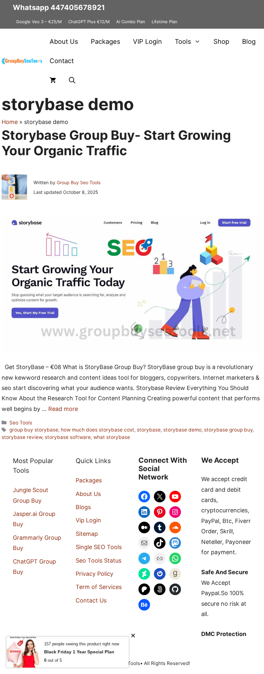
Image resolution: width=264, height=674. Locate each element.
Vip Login (88, 520)
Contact (62, 61)
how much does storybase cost (97, 430)
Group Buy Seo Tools (78, 182)
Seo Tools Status (98, 560)
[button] (72, 80)
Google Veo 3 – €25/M (39, 21)
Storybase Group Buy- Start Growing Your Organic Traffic (116, 142)
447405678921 (78, 7)
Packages (105, 41)
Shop (221, 41)
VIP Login (147, 41)
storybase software (68, 437)
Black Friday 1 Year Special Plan (79, 651)
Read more (63, 408)
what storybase (111, 437)
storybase (149, 430)
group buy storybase (33, 430)
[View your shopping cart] (52, 80)
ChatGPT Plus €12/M (89, 21)
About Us (64, 41)
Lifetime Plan (164, 21)
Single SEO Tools (99, 547)
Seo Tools (20, 423)
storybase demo (182, 430)
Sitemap (87, 533)
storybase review (22, 437)
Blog (249, 41)
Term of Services (99, 587)
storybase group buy (228, 430)
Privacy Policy (94, 573)
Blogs (83, 507)
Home (10, 122)
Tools (183, 41)
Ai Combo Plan (130, 21)
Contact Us (91, 600)
